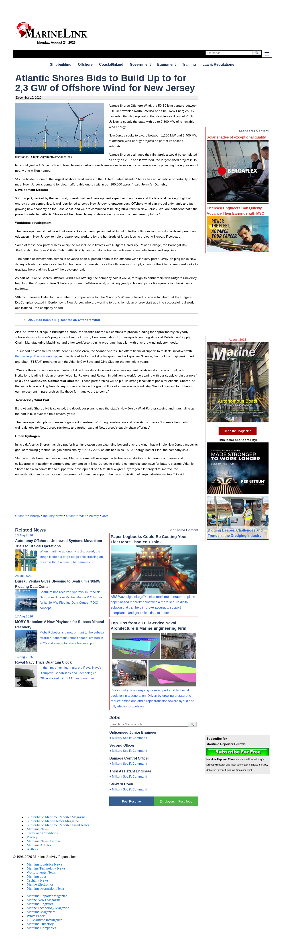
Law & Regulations (218, 64)
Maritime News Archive (44, 841)
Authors (32, 849)
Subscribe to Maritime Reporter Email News (58, 825)
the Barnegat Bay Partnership (36, 356)
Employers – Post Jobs (176, 801)
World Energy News (41, 872)
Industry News (53, 515)
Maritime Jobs (37, 876)
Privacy (32, 837)
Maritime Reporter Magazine (47, 896)
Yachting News (37, 880)
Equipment (166, 64)
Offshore (85, 64)
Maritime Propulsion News (46, 888)
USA (105, 515)
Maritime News (38, 829)
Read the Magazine (237, 431)
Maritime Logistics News (44, 864)
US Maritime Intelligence (44, 920)
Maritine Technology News (46, 868)
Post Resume (131, 801)
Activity (94, 515)
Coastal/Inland (111, 64)
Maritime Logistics (40, 904)
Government (140, 64)
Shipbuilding (60, 64)
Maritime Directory (40, 924)
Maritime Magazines (41, 912)
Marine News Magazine (44, 900)
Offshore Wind (76, 515)
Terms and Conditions (42, 833)
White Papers (36, 916)
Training (189, 64)
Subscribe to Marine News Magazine (53, 821)
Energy (35, 515)
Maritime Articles (39, 845)
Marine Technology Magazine (48, 908)
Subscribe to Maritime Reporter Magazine (56, 817)
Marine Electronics (40, 884)
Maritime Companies (41, 928)
